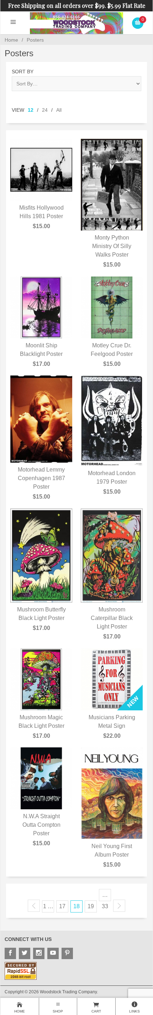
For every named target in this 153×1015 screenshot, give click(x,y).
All (59, 110)
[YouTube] (53, 953)
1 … (48, 906)
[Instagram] (38, 953)
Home (11, 40)
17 (62, 906)
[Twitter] (24, 953)
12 (30, 110)
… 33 (105, 896)
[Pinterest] (67, 953)
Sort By (22, 71)
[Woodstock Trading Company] (76, 23)
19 (91, 906)
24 (45, 110)
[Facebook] (10, 953)
